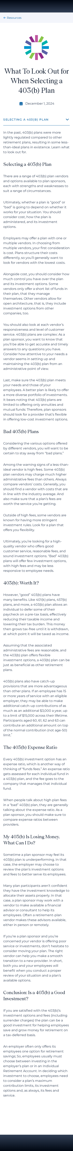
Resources (14, 18)
